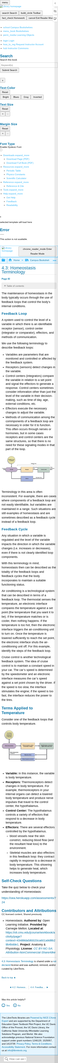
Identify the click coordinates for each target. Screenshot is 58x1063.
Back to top (7, 977)
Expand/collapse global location (54, 259)
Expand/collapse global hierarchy (5, 260)
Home (16, 260)
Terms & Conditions (42, 1043)
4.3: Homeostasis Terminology (18, 961)
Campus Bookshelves (41, 260)
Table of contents (15, 286)
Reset (5, 92)
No (19, 1005)
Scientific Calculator (16, 178)
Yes (8, 1005)
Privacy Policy (23, 1043)
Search (6, 1059)
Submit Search (9, 70)
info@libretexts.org (17, 1050)
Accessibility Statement (13, 1047)
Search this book (8, 59)
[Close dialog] (2, 234)
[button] (11, 201)
